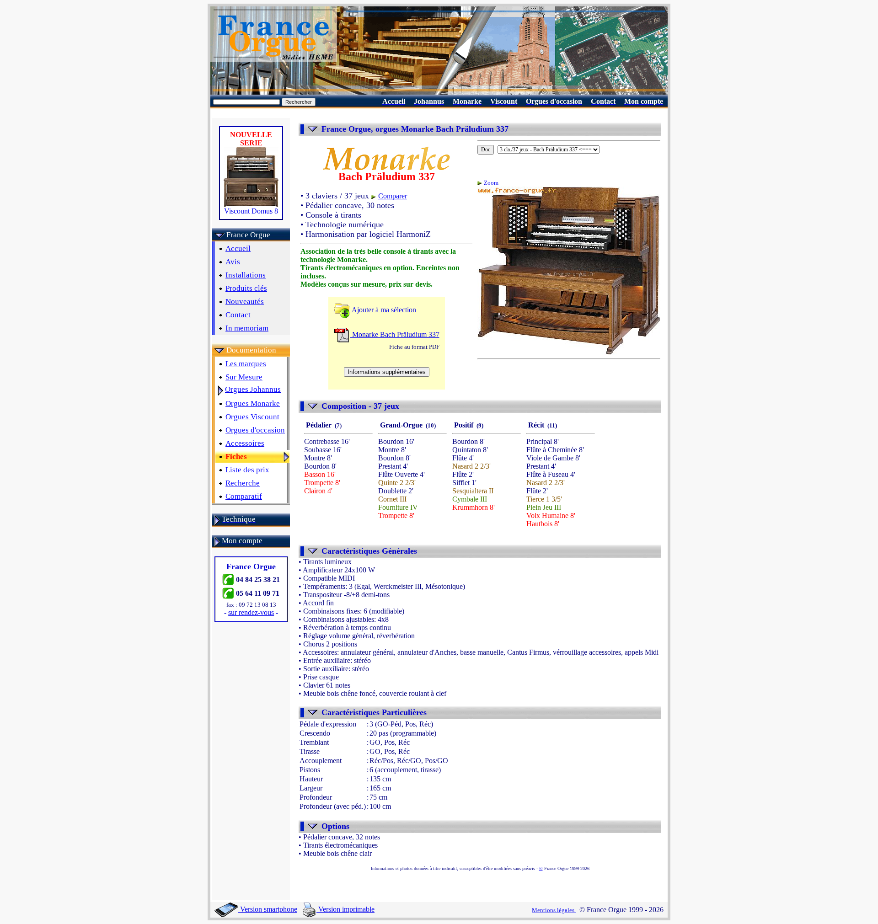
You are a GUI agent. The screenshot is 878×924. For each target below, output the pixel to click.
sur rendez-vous (251, 612)
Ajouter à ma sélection (383, 310)
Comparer (392, 196)
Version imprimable (345, 909)
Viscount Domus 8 (251, 211)
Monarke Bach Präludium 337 (394, 334)
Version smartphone (267, 909)
